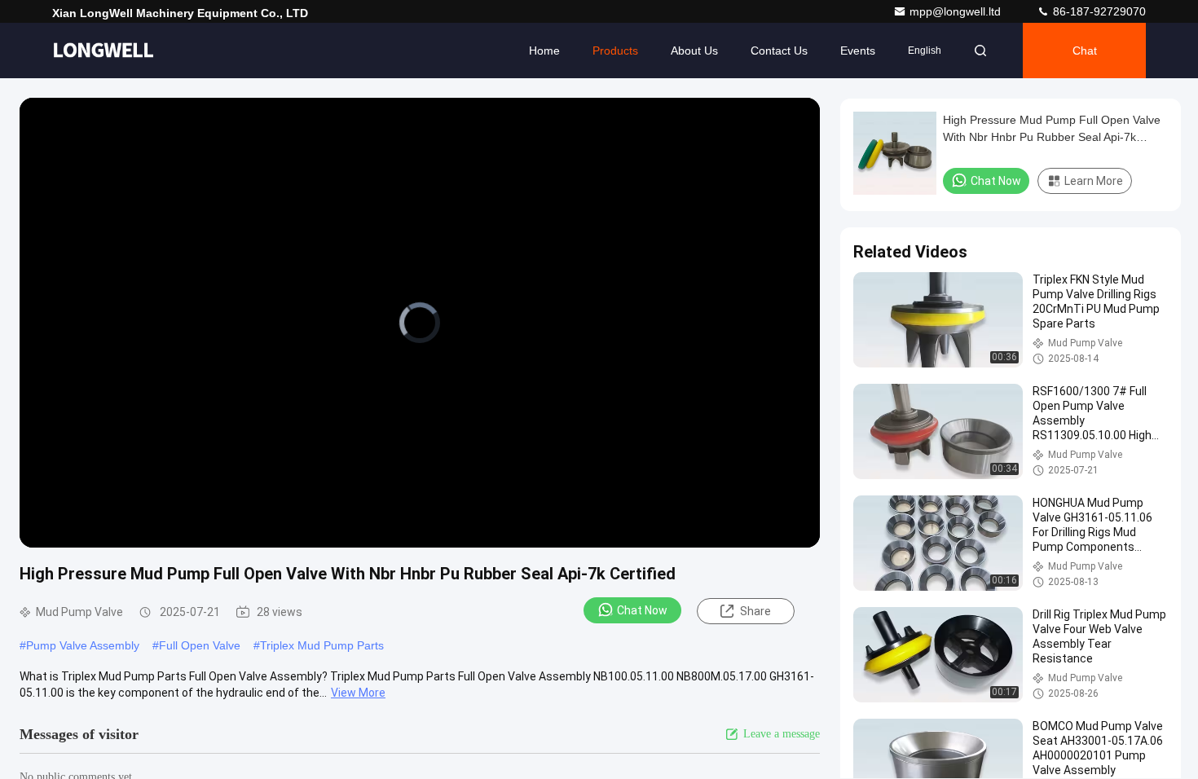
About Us (694, 50)
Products (615, 50)
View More (358, 692)
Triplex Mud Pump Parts (322, 645)
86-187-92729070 (1098, 11)
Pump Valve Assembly (82, 645)
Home (544, 50)
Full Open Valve (199, 645)
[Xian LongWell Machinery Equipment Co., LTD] (103, 50)
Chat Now (642, 610)
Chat (1084, 50)
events (857, 50)
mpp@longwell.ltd (957, 11)
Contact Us (779, 50)
